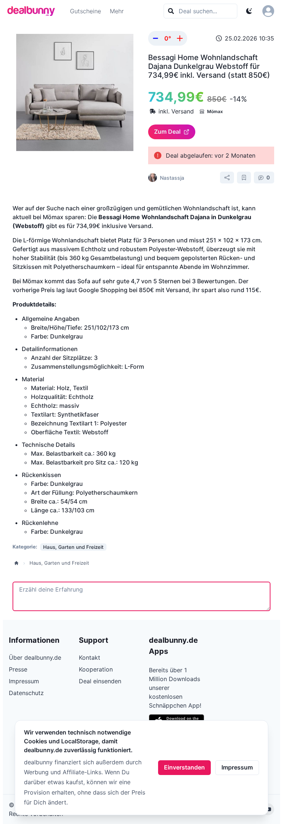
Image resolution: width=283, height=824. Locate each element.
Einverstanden (184, 767)
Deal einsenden (100, 681)
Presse (18, 669)
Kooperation (96, 669)
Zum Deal (167, 131)
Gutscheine (85, 11)
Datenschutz (26, 693)
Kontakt (89, 657)
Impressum (237, 767)
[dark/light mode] (249, 11)
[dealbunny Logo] (33, 11)
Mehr (117, 11)
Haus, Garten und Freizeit (59, 563)
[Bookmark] (244, 177)
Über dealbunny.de (35, 657)
